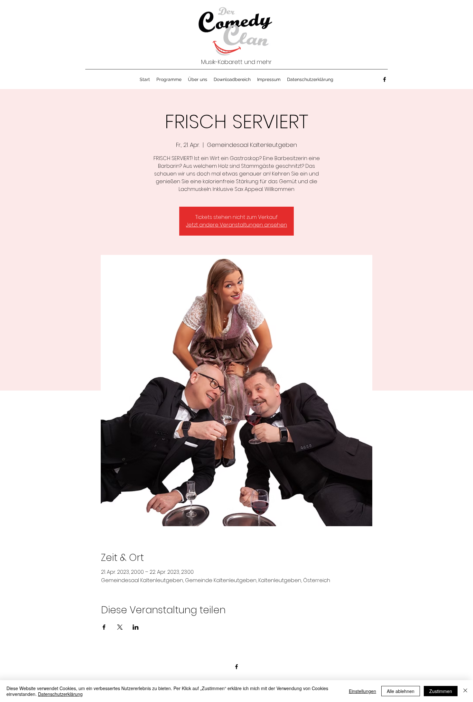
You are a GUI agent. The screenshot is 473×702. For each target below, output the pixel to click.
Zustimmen (440, 691)
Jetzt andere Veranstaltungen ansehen (236, 225)
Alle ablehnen (400, 691)
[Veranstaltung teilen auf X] (120, 627)
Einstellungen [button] (362, 691)
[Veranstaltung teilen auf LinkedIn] (136, 627)
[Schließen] (465, 691)
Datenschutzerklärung (60, 694)
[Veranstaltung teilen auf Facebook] (104, 627)
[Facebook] (384, 79)
